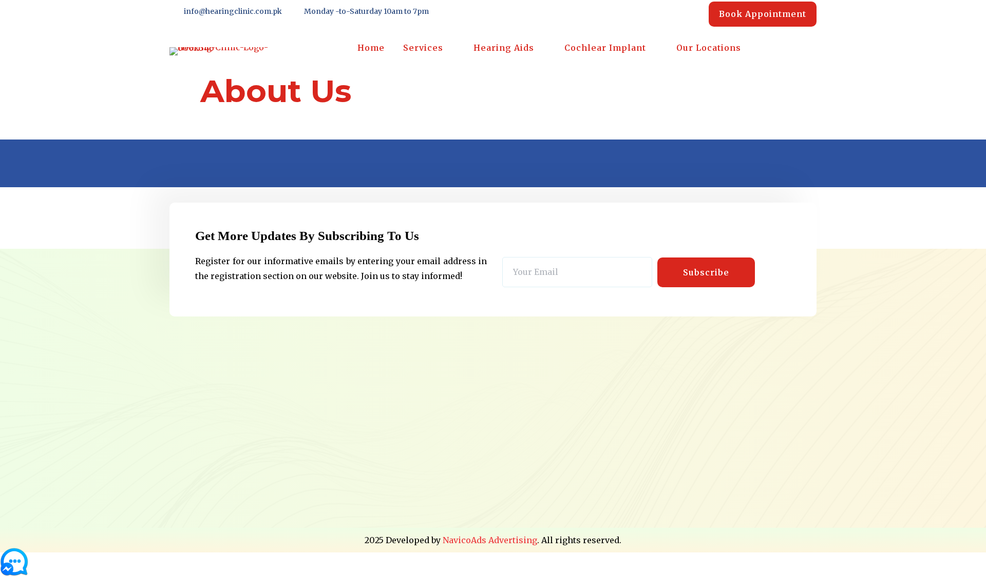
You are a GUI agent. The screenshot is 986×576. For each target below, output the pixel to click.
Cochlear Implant (605, 48)
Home (371, 48)
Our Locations (708, 48)
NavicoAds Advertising (490, 540)
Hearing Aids (503, 48)
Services (423, 48)
